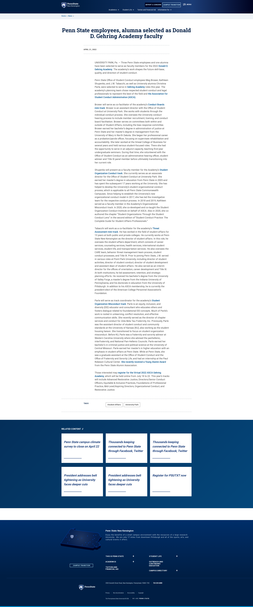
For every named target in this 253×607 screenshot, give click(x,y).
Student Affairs (114, 405)
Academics (113, 10)
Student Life (127, 10)
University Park (132, 405)
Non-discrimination (118, 593)
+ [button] (133, 556)
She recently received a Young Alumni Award (143, 362)
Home (63, 16)
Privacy (108, 593)
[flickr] (86, 555)
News (70, 16)
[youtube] (91, 555)
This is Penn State (115, 556)
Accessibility (131, 593)
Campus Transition (171, 5)
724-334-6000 (157, 583)
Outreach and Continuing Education (156, 564)
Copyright (140, 593)
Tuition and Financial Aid (146, 10)
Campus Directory (158, 571)
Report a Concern (153, 5)
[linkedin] (71, 555)
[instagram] (81, 555)
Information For (163, 10)
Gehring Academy (136, 87)
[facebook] (76, 555)
